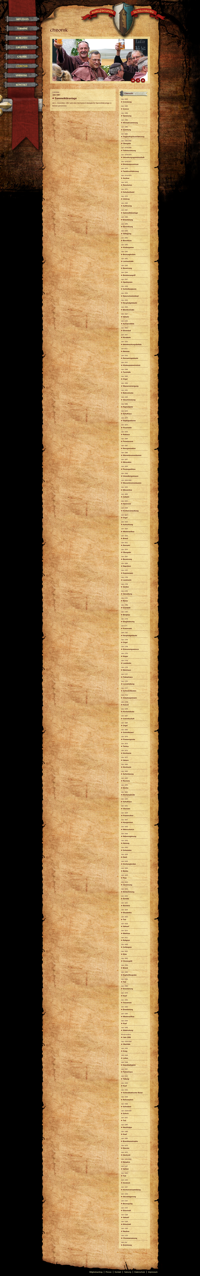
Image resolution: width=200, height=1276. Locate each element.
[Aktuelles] (20, 22)
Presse (109, 1272)
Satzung (127, 1272)
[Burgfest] (20, 41)
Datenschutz (139, 1272)
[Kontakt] (20, 88)
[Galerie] (20, 60)
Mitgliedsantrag (95, 1272)
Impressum (153, 1272)
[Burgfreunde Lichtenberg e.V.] (124, 22)
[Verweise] (20, 79)
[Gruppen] (20, 50)
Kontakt (118, 1272)
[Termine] (20, 32)
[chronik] (134, 96)
